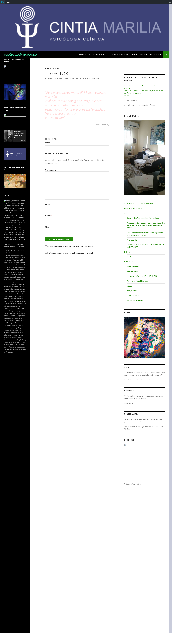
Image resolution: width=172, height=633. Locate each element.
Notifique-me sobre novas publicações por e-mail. (70, 252)
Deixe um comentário (91, 78)
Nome (48, 204)
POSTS (142, 55)
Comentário (50, 169)
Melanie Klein (132, 271)
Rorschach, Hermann (135, 300)
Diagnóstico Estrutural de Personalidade (143, 218)
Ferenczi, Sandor (133, 295)
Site (47, 227)
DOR (129, 257)
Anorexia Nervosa (134, 240)
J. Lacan (130, 286)
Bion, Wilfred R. (133, 290)
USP (133, 55)
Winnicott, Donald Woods (137, 281)
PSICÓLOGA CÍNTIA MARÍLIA (20, 54)
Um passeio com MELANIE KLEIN (143, 276)
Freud (52, 140)
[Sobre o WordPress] (2, 2)
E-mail (48, 215)
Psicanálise (154, 55)
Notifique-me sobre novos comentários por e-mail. (70, 246)
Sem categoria (52, 69)
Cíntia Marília (72, 78)
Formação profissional (119, 55)
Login (8, 2)
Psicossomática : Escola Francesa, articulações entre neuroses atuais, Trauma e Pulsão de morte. (146, 225)
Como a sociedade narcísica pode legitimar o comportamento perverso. (145, 233)
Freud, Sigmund (133, 266)
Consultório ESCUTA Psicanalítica (92, 55)
